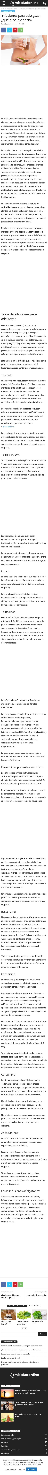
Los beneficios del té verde (10, 1358)
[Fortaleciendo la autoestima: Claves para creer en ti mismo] (7, 1394)
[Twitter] (9, 30)
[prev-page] (22, 1328)
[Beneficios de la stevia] (39, 1314)
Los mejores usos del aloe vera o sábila (15, 1354)
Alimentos (4, 1442)
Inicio (2, 8)
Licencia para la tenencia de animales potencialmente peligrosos (20, 1363)
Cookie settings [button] (10, 1469)
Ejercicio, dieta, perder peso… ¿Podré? (6, 1322)
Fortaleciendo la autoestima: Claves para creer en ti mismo (22, 1346)
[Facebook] (3, 30)
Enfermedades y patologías (11, 1439)
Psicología (5, 1453)
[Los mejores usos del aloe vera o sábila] (7, 1417)
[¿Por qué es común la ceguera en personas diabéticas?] (7, 1405)
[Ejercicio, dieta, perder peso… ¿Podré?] (8, 1314)
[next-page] (25, 1328)
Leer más (22, 1469)
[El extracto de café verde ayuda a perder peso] (24, 1314)
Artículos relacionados (17, 1306)
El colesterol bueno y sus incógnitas (11, 1296)
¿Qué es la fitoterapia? (36, 1295)
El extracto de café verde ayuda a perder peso (23, 1322)
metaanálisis (8, 426)
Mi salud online (9, 24)
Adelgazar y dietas (12, 8)
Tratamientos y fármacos (10, 1450)
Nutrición (4, 1446)
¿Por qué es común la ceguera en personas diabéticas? (21, 1350)
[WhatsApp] (20, 30)
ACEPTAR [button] (31, 1469)
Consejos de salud (7, 1435)
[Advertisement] (24, 92)
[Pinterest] (15, 30)
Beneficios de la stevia (37, 1322)
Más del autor (34, 1306)
